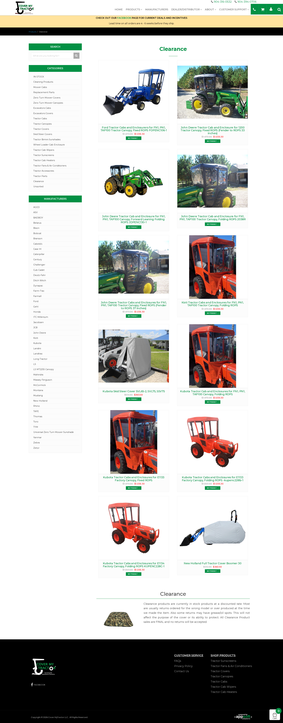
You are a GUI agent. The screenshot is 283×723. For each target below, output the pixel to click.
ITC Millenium (40, 317)
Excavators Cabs (42, 108)
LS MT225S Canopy (43, 369)
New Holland (40, 400)
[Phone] (254, 9)
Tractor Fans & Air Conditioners (49, 165)
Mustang (38, 395)
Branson (37, 238)
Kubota (37, 343)
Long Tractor (40, 359)
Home (119, 9)
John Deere (39, 332)
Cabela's (37, 244)
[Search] (279, 9)
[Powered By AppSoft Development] (243, 716)
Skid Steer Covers (42, 134)
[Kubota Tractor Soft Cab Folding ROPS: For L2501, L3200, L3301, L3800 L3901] (212, 442)
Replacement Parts (43, 92)
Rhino (36, 406)
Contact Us (181, 671)
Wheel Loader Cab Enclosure (49, 144)
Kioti (35, 338)
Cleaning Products (43, 82)
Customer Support (233, 9)
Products (133, 9)
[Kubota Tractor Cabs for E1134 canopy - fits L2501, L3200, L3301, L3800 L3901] (133, 528)
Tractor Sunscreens (43, 155)
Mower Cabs (40, 87)
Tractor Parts (40, 176)
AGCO (36, 207)
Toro (35, 421)
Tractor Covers (41, 129)
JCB (35, 327)
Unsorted (38, 186)
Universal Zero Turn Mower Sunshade (53, 432)
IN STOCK (38, 76)
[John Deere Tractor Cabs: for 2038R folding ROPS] (212, 181)
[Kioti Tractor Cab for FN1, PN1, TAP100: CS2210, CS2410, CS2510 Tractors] (212, 267)
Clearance (38, 181)
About (210, 9)
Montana (38, 390)
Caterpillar (38, 254)
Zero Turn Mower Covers (46, 97)
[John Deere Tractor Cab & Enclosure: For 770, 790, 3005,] (133, 267)
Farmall (37, 296)
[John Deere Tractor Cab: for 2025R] (133, 181)
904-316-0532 (223, 1)
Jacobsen (38, 322)
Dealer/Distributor (185, 9)
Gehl (35, 306)
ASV (35, 212)
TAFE (36, 411)
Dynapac (38, 285)
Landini (37, 348)
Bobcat (37, 233)
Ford (35, 301)
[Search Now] (77, 56)
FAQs (177, 661)
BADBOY (38, 217)
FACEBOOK (124, 18)
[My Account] (271, 9)
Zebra (36, 442)
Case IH (37, 249)
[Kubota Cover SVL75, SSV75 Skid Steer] (133, 356)
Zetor (36, 448)
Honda (37, 312)
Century (37, 259)
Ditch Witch (39, 280)
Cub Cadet (39, 270)
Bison (36, 228)
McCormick (39, 385)
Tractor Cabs (40, 118)
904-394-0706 (246, 1)
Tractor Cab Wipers (43, 150)
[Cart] (263, 9)
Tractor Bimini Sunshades (46, 139)
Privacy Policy (183, 666)
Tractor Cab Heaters (44, 160)
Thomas (37, 416)
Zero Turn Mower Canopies (48, 103)
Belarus (37, 223)
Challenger (39, 264)
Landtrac (38, 353)
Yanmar (37, 437)
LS (34, 364)
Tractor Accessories (43, 171)
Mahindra (38, 374)
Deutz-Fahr (39, 275)
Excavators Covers (43, 113)
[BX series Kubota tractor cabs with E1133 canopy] (133, 442)
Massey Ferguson (42, 379)
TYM (35, 427)
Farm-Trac (38, 291)
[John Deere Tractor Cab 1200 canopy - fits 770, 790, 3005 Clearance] (212, 92)
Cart (276, 714)
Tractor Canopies (42, 124)
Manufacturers (156, 9)
